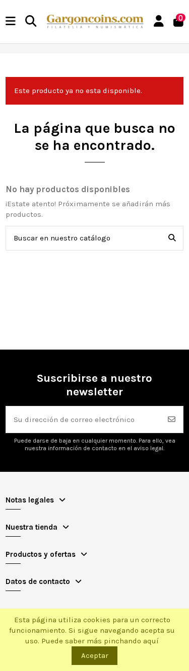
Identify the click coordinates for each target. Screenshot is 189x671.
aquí (151, 640)
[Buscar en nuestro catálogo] (172, 238)
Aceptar (94, 655)
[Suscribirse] (171, 419)
